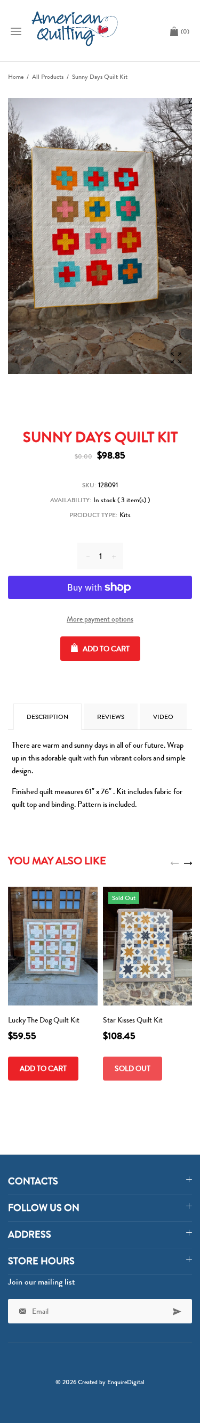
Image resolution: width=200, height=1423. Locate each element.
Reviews (110, 717)
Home (15, 76)
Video (163, 717)
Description (47, 717)
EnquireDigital (126, 1382)
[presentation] (175, 862)
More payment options (100, 619)
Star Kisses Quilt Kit (133, 1020)
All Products (47, 76)
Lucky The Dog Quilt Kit (43, 1020)
